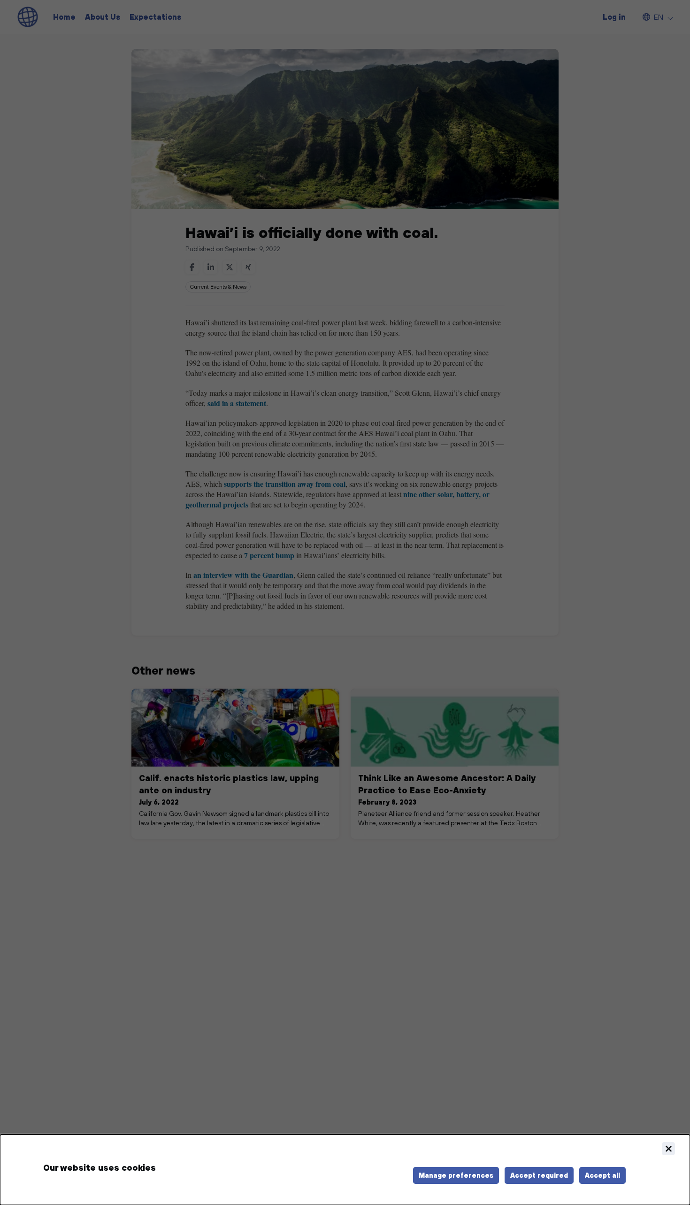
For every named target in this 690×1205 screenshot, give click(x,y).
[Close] (668, 1148)
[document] (345, 1170)
